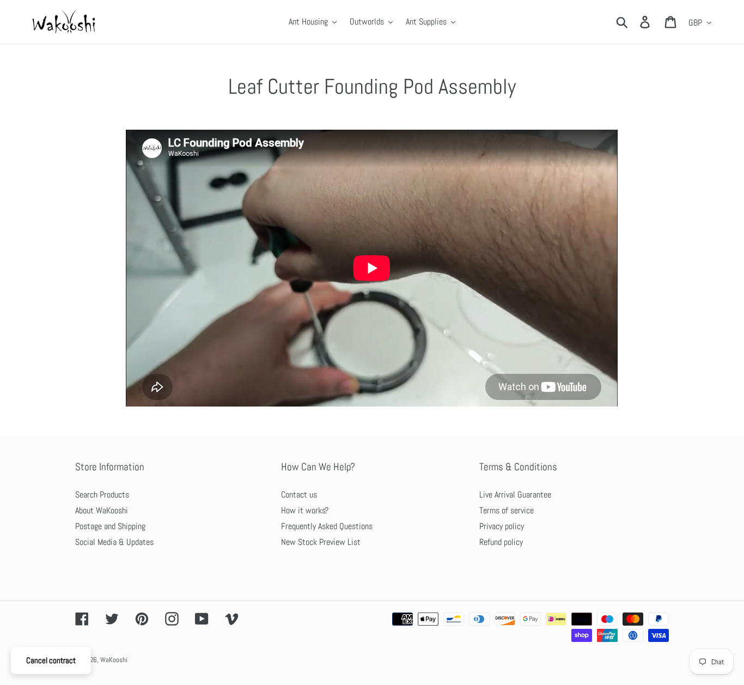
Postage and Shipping (110, 526)
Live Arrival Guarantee (515, 494)
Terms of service (506, 510)
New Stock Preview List (321, 542)
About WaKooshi (101, 510)
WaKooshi (113, 659)
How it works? (304, 510)
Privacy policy (501, 526)
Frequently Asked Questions (327, 526)
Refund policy (501, 542)
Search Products (102, 494)
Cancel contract (51, 660)
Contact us (299, 494)
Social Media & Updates (114, 542)
